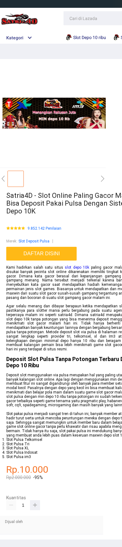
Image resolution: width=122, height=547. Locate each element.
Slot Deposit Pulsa (33, 241)
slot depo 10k (77, 267)
